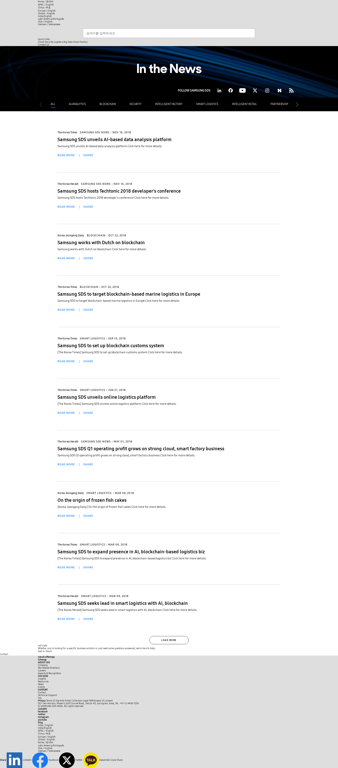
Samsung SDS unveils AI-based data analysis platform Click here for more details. (110, 146)
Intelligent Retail (244, 104)
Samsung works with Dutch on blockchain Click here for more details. (102, 249)
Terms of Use (52, 700)
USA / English (45, 21)
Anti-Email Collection (71, 700)
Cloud (41, 42)
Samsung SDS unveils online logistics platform (107, 397)
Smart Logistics (207, 104)
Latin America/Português (51, 19)
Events (41, 687)
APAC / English (46, 4)
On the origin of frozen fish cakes (92, 500)
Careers (42, 670)
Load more (169, 640)
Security (49, 42)
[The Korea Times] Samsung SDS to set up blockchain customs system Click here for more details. (120, 352)
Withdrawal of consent (101, 700)
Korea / (45, 1)
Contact (4, 654)
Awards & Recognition (49, 673)
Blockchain (108, 104)
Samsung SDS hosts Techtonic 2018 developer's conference (119, 191)
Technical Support (47, 695)
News (40, 684)
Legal (86, 700)
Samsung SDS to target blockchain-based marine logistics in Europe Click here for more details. (119, 301)
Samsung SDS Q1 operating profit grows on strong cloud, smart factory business (141, 448)
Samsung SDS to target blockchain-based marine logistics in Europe (129, 294)
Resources (43, 681)
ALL (53, 104)
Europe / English (47, 10)
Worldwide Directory (49, 668)
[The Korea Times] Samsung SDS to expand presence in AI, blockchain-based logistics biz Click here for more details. (132, 558)
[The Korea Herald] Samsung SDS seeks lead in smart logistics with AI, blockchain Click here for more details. (127, 610)
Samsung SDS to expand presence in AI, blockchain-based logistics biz (131, 551)
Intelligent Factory (168, 104)
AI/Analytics (77, 104)
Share (88, 155)
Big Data (68, 42)
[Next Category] (297, 104)
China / (44, 7)
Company (43, 665)
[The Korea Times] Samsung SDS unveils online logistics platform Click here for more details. (117, 404)
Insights (42, 678)
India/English (45, 16)
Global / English (46, 13)
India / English (45, 725)
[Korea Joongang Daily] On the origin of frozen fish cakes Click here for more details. (112, 507)
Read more (66, 155)
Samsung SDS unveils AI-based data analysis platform (115, 139)
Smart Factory (80, 42)
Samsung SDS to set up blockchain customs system (111, 345)
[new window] (291, 90)
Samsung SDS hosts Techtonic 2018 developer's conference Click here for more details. (113, 197)
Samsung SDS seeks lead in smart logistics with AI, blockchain (123, 603)
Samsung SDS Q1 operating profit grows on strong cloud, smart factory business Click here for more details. (126, 455)
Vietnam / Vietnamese (49, 24)
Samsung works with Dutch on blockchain (101, 242)
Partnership (279, 104)
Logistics (58, 42)
